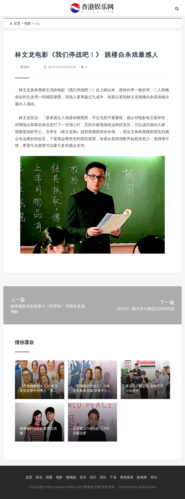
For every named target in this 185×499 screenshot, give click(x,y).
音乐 (82, 477)
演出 (103, 477)
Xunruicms (147, 487)
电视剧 (71, 477)
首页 (17, 23)
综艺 (93, 477)
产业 (113, 477)
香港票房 (126, 477)
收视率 (142, 477)
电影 (27, 23)
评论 (153, 477)
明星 (49, 477)
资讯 (39, 477)
